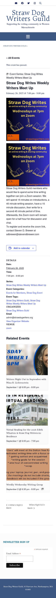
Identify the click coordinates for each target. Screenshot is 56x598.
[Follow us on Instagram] (35, 3)
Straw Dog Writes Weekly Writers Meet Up (26, 285)
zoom (8, 328)
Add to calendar (22, 248)
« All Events (13, 57)
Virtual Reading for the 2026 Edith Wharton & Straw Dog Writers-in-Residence (24, 433)
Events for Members (15, 292)
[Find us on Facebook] (22, 3)
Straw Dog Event (34, 292)
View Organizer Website (17, 321)
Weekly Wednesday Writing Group (24, 484)
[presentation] (27, 359)
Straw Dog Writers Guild (28, 16)
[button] (28, 36)
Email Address (13, 554)
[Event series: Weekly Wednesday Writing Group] (42, 489)
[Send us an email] (16, 3)
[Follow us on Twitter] (28, 3)
